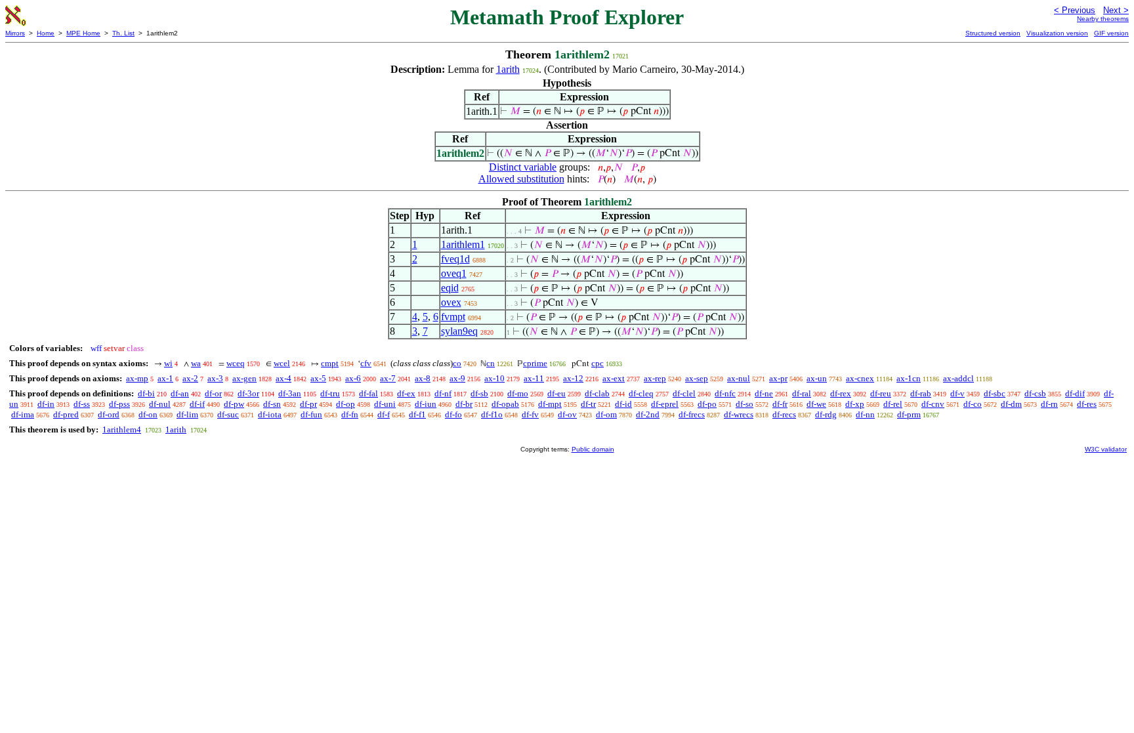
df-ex (406, 393)
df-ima (22, 414)
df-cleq (641, 393)
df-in (45, 404)
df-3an (289, 393)
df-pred (66, 414)
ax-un (817, 378)
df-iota (270, 414)
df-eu (556, 393)
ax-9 (457, 378)
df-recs (784, 414)
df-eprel (665, 404)
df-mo (517, 393)
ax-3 (215, 378)
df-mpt (550, 404)
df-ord (108, 414)
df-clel (684, 393)
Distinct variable (522, 167)
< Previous (1074, 10)
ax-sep (696, 378)
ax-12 (573, 378)
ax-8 (422, 378)
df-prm (909, 414)
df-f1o (492, 414)
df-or (213, 393)
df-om (606, 414)
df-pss (119, 404)
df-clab (597, 393)
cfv (365, 363)
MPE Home (83, 33)
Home (45, 33)
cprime (535, 363)
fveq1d (455, 258)
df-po (707, 404)
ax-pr (778, 378)
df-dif (1075, 393)
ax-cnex (860, 378)
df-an (180, 393)
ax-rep (655, 378)
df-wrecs (738, 414)
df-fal (368, 393)
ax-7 (388, 378)
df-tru (330, 393)
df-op (345, 404)
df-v (957, 393)
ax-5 (318, 378)
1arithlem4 (121, 429)
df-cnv (932, 404)
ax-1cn (908, 378)
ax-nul (738, 378)
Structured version (992, 33)
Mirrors (15, 33)
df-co (972, 404)
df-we (816, 404)
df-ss (82, 404)
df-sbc (994, 393)
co (457, 363)
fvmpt (453, 316)
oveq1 (454, 273)
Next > (1116, 10)
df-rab (920, 393)
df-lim (187, 414)
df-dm (1011, 404)
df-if (197, 404)
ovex (451, 302)
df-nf (443, 393)
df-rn (1049, 404)
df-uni (385, 404)
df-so (744, 404)
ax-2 (190, 378)
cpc (597, 363)
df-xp (854, 404)
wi (168, 363)
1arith (508, 69)
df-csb (1035, 393)
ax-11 (534, 378)
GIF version (1111, 33)
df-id (623, 404)
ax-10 (494, 378)
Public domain (593, 449)
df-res (1087, 404)
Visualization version (1057, 33)
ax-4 (283, 378)
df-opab (505, 404)
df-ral (801, 393)
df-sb (479, 393)
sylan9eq (459, 331)
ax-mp (137, 378)
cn (490, 363)
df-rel (892, 404)
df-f (383, 414)
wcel (282, 363)
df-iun (425, 404)
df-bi (146, 393)
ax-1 (165, 378)
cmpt (330, 363)
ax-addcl (958, 378)
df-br (463, 404)
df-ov (567, 414)
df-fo (453, 414)
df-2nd (648, 414)
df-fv (530, 414)
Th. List (123, 33)
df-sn (272, 404)
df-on (148, 414)
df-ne (764, 393)
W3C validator (1106, 449)
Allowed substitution (521, 178)
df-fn (349, 414)
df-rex (840, 393)
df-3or (248, 393)
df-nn (865, 414)
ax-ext (613, 378)
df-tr (588, 404)
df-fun (311, 414)
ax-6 (353, 378)
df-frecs (692, 414)
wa (196, 363)
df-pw (234, 404)
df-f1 (417, 414)
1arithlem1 (463, 244)
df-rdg (826, 414)
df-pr (308, 404)
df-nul (160, 404)
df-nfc (725, 393)
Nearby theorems (1103, 18)
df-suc (228, 414)
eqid (450, 287)
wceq (235, 363)
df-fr (780, 404)
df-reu (880, 393)
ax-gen (244, 378)
